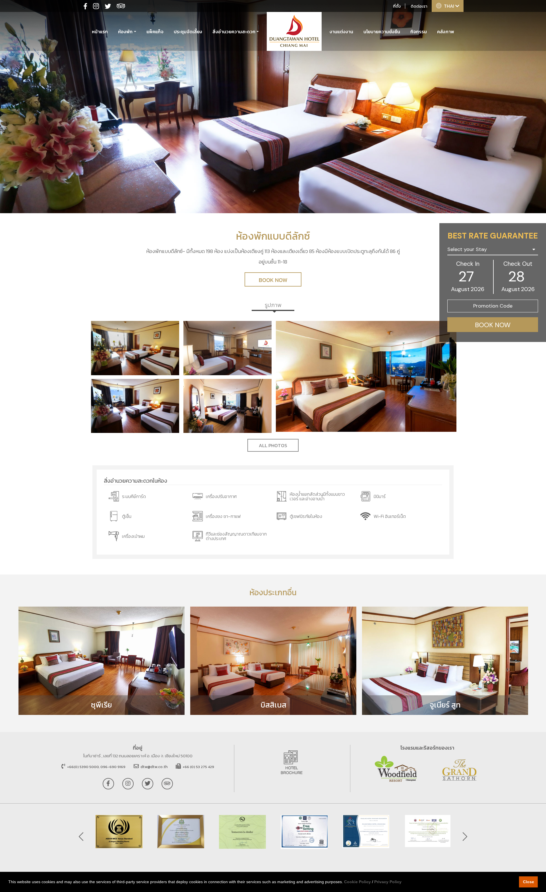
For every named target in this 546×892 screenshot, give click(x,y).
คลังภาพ (445, 31)
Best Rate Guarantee (493, 236)
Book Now (273, 280)
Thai (449, 6)
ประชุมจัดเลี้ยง (188, 31)
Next (465, 836)
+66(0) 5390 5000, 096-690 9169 (95, 766)
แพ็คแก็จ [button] (155, 31)
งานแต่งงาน (341, 31)
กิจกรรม (418, 31)
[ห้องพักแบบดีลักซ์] (135, 348)
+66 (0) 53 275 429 (198, 766)
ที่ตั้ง (397, 6)
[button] (492, 249)
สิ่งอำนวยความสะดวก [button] (233, 31)
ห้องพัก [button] (125, 31)
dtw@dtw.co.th (153, 766)
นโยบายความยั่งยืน (381, 31)
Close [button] (528, 881)
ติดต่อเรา (419, 6)
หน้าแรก (100, 31)
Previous (81, 836)
